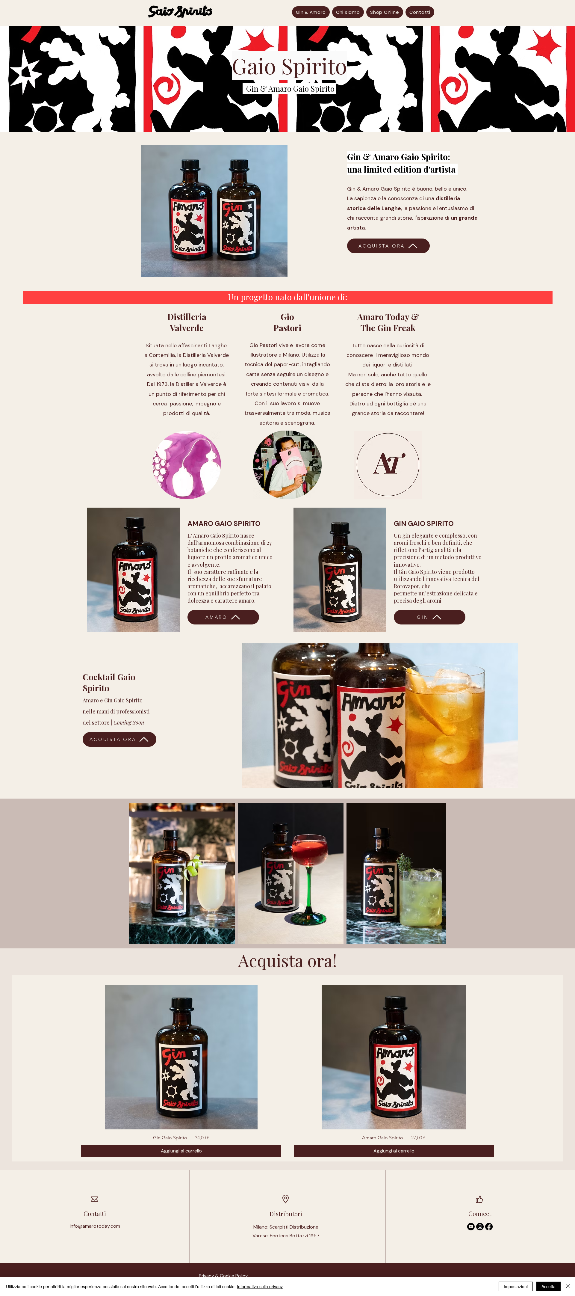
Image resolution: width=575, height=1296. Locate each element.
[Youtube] (471, 1226)
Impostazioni (516, 1286)
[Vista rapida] (181, 1057)
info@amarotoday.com (95, 1226)
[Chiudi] (567, 1286)
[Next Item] (435, 873)
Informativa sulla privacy (260, 1286)
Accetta (548, 1286)
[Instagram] (480, 1226)
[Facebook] (489, 1226)
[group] (287, 1071)
